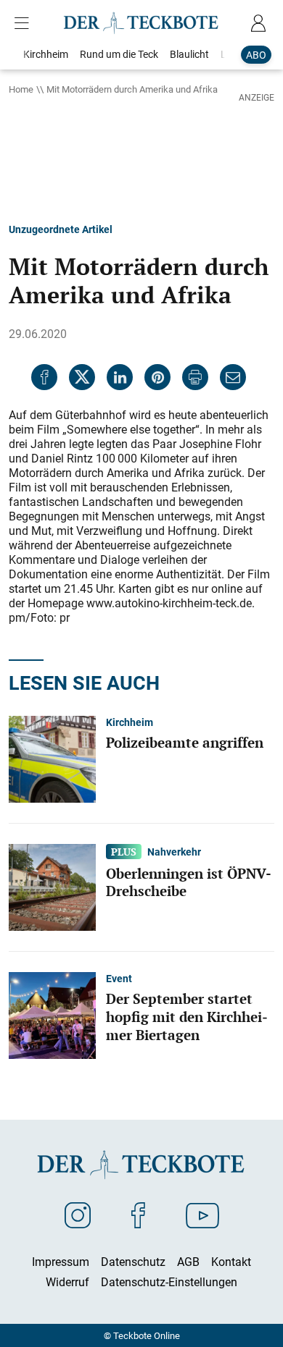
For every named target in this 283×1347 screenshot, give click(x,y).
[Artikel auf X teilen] (82, 377)
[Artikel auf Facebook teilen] (44, 377)
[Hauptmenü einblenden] (25, 23)
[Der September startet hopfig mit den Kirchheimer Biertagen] (52, 1014)
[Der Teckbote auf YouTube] (202, 1214)
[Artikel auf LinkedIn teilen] (120, 377)
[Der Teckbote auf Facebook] (138, 1214)
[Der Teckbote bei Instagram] (78, 1214)
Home (21, 89)
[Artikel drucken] (195, 377)
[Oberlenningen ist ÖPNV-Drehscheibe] (52, 886)
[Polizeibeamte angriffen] (52, 758)
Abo (256, 55)
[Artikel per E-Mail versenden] (233, 377)
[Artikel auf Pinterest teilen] (157, 377)
